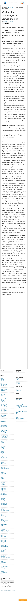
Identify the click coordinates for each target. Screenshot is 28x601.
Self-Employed (3, 528)
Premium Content (4, 505)
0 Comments (11, 21)
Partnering (2, 497)
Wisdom (2, 573)
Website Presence (4, 572)
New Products (3, 490)
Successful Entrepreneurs (5, 557)
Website (2, 571)
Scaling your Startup (4, 526)
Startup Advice (3, 536)
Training (2, 567)
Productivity (3, 513)
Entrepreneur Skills (4, 435)
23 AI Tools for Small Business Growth (21, 412)
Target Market (3, 560)
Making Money (3, 473)
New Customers (4, 488)
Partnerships (3, 498)
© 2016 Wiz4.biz (4, 590)
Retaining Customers (4, 520)
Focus (2, 441)
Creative (2, 419)
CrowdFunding (3, 422)
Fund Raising (3, 446)
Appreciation (3, 382)
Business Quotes (4, 408)
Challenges (3, 412)
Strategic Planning (4, 545)
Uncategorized (3, 568)
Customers (3, 427)
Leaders (2, 466)
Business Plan (3, 405)
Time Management (4, 566)
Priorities (2, 509)
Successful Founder (4, 558)
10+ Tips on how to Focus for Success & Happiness (21, 407)
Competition (3, 416)
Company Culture (4, 415)
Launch (2, 464)
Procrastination (3, 511)
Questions (2, 518)
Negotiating (3, 484)
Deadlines (2, 429)
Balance (2, 386)
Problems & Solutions (5, 510)
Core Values (3, 417)
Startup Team (3, 542)
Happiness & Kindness (5, 455)
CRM (1, 420)
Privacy (9, 590)
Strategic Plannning (4, 546)
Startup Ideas (3, 537)
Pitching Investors (4, 503)
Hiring (2, 456)
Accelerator (3, 377)
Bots (1, 399)
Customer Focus (4, 425)
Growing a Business (4, 453)
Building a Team (4, 401)
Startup (2, 535)
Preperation (3, 508)
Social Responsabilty (4, 531)
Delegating (2, 431)
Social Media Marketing (5, 530)
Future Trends (3, 448)
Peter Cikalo (5, 21)
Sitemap (13, 590)
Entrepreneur (3, 434)
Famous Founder (4, 437)
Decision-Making (4, 430)
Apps (1, 383)
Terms (2, 565)
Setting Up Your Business (20, 395)
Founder (2, 442)
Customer (2, 424)
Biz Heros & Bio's (4, 389)
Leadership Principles (5, 468)
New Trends (3, 493)
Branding (2, 400)
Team (2, 561)
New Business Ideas (4, 487)
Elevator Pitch (3, 432)
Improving (2, 458)
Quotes (2, 519)
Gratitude (2, 451)
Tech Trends (3, 563)
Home (8, 7)
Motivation (2, 483)
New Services (3, 492)
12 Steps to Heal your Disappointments (20, 404)
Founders (2, 443)
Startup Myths (3, 541)
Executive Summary (4, 436)
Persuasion (3, 502)
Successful (3, 556)
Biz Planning (3, 390)
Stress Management (4, 549)
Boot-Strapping (3, 396)
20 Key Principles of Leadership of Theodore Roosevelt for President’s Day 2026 (21, 415)
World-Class (3, 575)
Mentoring (2, 481)
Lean (1, 469)
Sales (2, 523)
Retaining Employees (5, 521)
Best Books (3, 388)
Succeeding (3, 552)
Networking (3, 485)
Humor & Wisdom (4, 457)
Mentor (2, 479)
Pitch (17, 389)
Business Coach (4, 403)
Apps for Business (4, 384)
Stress (2, 547)
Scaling (2, 525)
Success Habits (4, 555)
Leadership (3, 467)
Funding (2, 447)
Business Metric (4, 404)
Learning (2, 472)
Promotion (2, 515)
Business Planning (4, 406)
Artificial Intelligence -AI (5, 385)
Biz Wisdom (3, 391)
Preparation (3, 506)
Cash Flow (2, 411)
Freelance (2, 445)
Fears (2, 438)
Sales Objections (4, 524)
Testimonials (18, 382)
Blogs (2, 393)
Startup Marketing (4, 540)
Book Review (3, 394)
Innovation (2, 461)
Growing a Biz (3, 452)
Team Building (3, 562)
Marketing (2, 477)
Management (3, 474)
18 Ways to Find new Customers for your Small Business (20, 419)
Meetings (2, 478)
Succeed (2, 551)
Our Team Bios (18, 381)
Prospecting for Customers (6, 516)
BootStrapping (3, 398)
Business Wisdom (4, 410)
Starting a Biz (3, 532)
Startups (2, 544)
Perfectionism (3, 500)
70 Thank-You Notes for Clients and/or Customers (21, 409)
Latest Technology (4, 463)
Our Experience (19, 379)
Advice (11, 7)
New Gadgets (3, 489)
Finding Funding (4, 440)
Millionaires (3, 482)
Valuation (2, 570)
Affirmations (3, 380)
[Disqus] (14, 317)
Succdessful (3, 550)
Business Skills (3, 409)
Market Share (3, 476)
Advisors (2, 379)
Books (2, 395)
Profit (2, 514)
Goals (2, 450)
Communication (3, 414)
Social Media (3, 529)
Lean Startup (3, 471)
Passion (2, 499)
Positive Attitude (4, 504)
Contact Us (18, 383)
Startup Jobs (3, 539)
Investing (2, 462)
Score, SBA (18, 399)
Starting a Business (4, 534)
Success (2, 554)
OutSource (3, 495)
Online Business (4, 494)
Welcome (17, 378)
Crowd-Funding (3, 421)
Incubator (2, 459)
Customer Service (4, 426)
